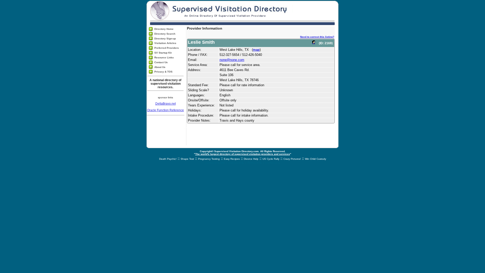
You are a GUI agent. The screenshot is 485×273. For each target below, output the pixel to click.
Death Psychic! (168, 158)
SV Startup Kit (163, 52)
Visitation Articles (165, 43)
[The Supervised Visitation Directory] (242, 13)
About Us (159, 67)
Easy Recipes (232, 158)
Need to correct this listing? (317, 36)
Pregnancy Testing (209, 158)
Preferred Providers (166, 48)
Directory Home (164, 29)
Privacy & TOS (163, 71)
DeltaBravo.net (165, 103)
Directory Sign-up (165, 38)
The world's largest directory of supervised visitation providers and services (242, 154)
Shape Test (187, 158)
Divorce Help (251, 158)
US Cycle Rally (270, 158)
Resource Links (164, 57)
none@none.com (232, 60)
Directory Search (164, 33)
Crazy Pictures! (292, 158)
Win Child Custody (315, 158)
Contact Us (161, 62)
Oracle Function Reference (165, 110)
